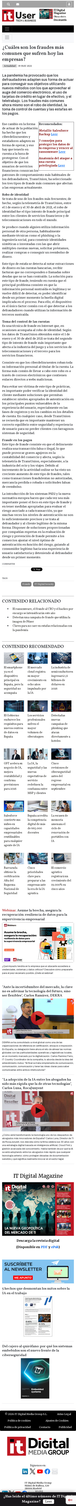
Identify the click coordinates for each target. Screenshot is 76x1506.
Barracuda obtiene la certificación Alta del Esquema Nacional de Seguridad (12, 880)
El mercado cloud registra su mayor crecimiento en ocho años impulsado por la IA (37, 680)
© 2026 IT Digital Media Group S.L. (26, 1414)
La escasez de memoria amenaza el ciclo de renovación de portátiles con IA (60, 828)
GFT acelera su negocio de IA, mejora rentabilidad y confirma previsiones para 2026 (13, 776)
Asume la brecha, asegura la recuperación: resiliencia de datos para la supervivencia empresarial (34, 915)
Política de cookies (19, 1420)
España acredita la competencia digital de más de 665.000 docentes (38, 824)
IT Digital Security (44, 584)
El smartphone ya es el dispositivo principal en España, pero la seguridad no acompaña (13, 680)
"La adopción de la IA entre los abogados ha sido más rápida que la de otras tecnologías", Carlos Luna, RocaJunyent (37, 1084)
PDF (44, 1247)
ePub (54, 1247)
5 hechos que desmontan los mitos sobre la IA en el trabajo (36, 1291)
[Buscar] (8, 4)
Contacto (44, 1427)
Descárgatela (60, 20)
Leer (54, 134)
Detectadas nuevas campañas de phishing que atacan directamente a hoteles (60, 728)
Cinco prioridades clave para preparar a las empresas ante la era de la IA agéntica (37, 880)
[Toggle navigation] (7, 28)
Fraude (26, 584)
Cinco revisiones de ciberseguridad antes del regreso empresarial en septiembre (61, 776)
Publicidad (65, 1427)
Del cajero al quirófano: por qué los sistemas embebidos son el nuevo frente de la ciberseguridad (37, 1351)
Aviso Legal (64, 1414)
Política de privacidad (17, 1427)
